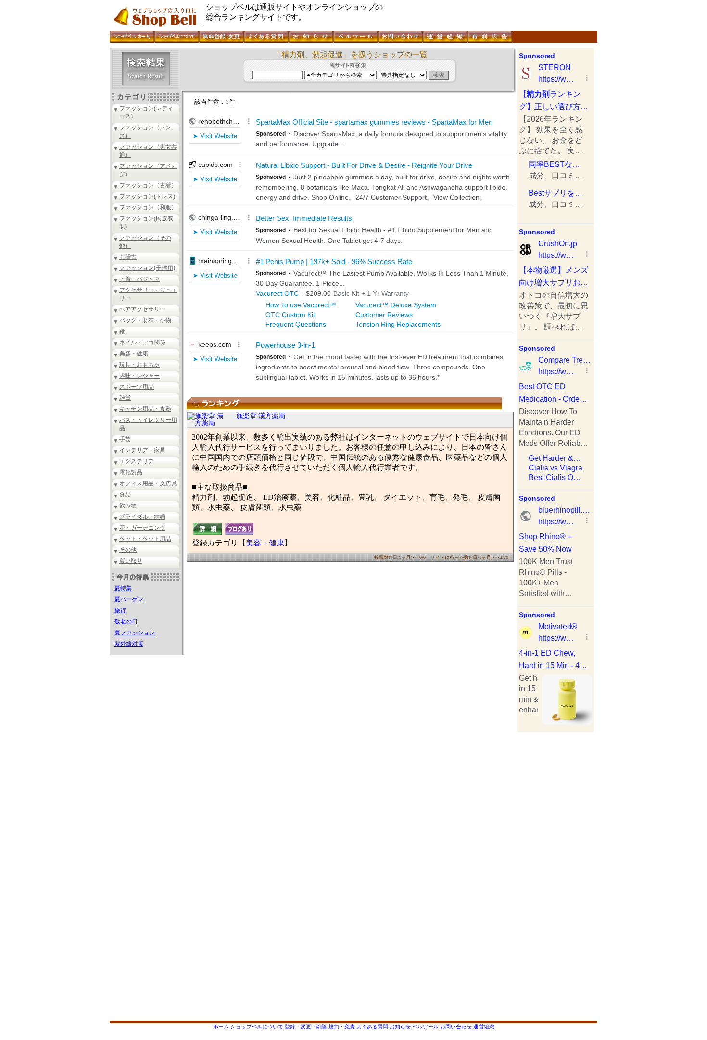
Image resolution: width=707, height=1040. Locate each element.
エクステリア (136, 461)
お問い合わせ (456, 1026)
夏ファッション (134, 632)
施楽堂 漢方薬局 (260, 415)
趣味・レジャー (139, 375)
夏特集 (123, 588)
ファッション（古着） (148, 185)
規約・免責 (341, 1026)
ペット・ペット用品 (145, 538)
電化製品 (130, 472)
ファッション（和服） (148, 207)
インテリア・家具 (142, 450)
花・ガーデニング (142, 527)
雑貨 (125, 397)
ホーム (221, 1026)
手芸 (125, 439)
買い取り (130, 561)
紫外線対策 (128, 643)
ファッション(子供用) (147, 268)
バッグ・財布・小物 (145, 320)
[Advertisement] (555, 876)
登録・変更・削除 (306, 1026)
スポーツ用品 (136, 386)
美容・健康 (133, 353)
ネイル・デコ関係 (142, 342)
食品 (125, 494)
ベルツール (425, 1026)
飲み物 (128, 505)
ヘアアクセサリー (142, 309)
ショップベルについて (256, 1026)
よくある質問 (372, 1026)
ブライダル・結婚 (142, 516)
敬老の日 (126, 621)
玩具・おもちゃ (139, 364)
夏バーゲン (128, 599)
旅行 (120, 610)
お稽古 (128, 257)
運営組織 (483, 1026)
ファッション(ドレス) (147, 196)
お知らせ (400, 1026)
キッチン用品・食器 (145, 409)
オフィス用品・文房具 (148, 483)
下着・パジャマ (139, 279)
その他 (128, 549)
